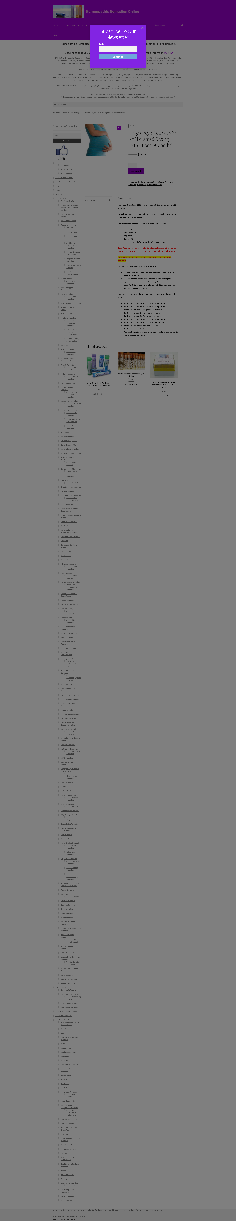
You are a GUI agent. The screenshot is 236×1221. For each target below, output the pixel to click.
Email (101, 44)
